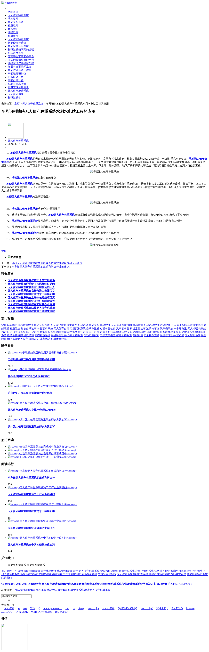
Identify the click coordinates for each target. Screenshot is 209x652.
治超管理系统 (17, 332)
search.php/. (147, 608)
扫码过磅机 (14, 97)
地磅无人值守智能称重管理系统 (65, 589)
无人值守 (9, 608)
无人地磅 (192, 328)
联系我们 (13, 29)
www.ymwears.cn (52, 608)
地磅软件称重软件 (67, 571)
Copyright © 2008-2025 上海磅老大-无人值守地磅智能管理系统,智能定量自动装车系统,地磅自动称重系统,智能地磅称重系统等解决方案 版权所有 (84, 583)
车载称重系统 (195, 325)
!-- (74, 608)
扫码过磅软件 (151, 325)
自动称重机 (92, 328)
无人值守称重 (58, 325)
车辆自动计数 (16, 80)
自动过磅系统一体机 (19, 70)
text (25, 608)
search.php (93, 608)
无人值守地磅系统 (18, 90)
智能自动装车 (29, 328)
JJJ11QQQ (7, 611)
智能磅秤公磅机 (17, 42)
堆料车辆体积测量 (18, 87)
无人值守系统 (119, 325)
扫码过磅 (83, 325)
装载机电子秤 (26, 335)
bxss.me (190, 608)
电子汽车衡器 (108, 335)
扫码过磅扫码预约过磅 (21, 49)
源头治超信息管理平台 (21, 59)
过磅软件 (165, 325)
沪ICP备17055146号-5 (180, 583)
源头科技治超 (80, 332)
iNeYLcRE (22, 611)
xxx (67, 608)
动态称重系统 (42, 335)
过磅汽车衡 (152, 328)
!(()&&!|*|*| (162, 608)
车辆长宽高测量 (17, 83)
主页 (17, 103)
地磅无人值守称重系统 (23, 152)
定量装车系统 (9, 325)
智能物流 (138, 335)
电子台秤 (94, 332)
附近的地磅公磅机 (86, 574)
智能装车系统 (48, 332)
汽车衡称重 (122, 328)
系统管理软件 (168, 335)
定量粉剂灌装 (151, 335)
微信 (4, 251)
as (19, 608)
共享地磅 (45, 338)
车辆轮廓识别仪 (17, 73)
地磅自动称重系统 (159, 574)
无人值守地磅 (16, 94)
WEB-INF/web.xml (41, 611)
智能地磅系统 (170, 332)
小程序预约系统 (144, 571)
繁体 (32, 608)
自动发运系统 (187, 332)
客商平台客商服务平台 (21, 56)
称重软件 (13, 25)
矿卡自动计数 (16, 77)
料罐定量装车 (138, 328)
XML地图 (6, 571)
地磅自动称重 (135, 325)
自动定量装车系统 (18, 46)
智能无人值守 (20, 338)
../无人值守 (108, 608)
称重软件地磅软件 (45, 571)
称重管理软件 (64, 332)
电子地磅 (12, 335)
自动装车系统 (16, 22)
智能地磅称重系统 (197, 574)
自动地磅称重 (75, 335)
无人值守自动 (61, 328)
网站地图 (29, 571)
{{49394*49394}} (127, 608)
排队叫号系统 (16, 53)
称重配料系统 (45, 328)
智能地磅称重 (124, 335)
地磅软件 (13, 18)
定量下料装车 (108, 332)
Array (81, 608)
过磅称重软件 (108, 328)
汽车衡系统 (166, 328)
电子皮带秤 (32, 332)
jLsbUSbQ (177, 608)
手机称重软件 (59, 335)
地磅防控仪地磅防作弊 (21, 63)
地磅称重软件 (25, 325)
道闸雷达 (34, 338)
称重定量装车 (59, 338)
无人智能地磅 (193, 335)
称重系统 (15, 328)
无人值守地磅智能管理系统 (133, 574)
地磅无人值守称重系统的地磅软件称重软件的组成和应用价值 (47, 263)
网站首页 (13, 11)
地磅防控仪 (122, 332)
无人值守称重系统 (18, 15)
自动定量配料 (91, 335)
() (39, 608)
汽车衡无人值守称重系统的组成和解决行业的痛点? (41, 266)
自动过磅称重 (154, 332)
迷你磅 (180, 335)
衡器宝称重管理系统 (19, 66)
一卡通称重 (180, 328)
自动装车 (94, 325)
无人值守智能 (179, 325)
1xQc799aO (61, 611)
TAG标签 (18, 571)
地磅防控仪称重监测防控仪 (36, 574)
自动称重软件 (138, 332)
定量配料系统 (78, 328)
